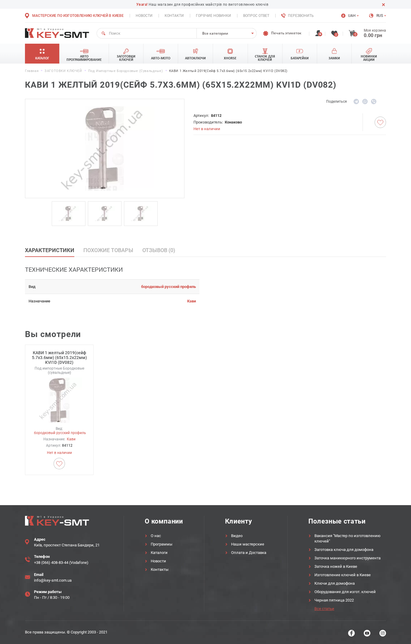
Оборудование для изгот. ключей (345, 591)
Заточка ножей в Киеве (335, 566)
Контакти (174, 16)
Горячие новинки (213, 16)
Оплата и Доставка (248, 552)
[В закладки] (380, 122)
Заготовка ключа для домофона (343, 549)
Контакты (159, 569)
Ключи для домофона (334, 583)
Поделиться (336, 101)
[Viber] (373, 101)
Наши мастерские (247, 544)
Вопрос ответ (256, 16)
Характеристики (49, 250)
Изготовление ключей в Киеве (342, 575)
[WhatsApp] (365, 101)
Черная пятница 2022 (334, 600)
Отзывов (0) (158, 250)
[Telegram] (356, 101)
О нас (156, 535)
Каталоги (159, 552)
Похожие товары (108, 250)
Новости (144, 16)
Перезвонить (301, 16)
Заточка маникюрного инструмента (347, 558)
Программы (161, 544)
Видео (237, 535)
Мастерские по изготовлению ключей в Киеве (78, 16)
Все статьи (324, 608)
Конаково (233, 122)
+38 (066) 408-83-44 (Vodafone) (61, 562)
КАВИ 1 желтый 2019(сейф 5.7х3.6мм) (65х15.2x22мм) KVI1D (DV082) (59, 357)
